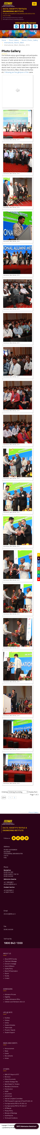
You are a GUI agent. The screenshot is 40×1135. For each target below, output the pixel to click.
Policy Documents (10, 1079)
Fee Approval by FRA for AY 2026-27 (16, 1106)
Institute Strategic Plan (11, 1082)
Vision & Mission (9, 966)
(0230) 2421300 (8, 872)
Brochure (7, 1077)
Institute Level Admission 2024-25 (15, 1002)
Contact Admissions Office (12, 999)
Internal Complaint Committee (14, 1099)
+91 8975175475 (9, 892)
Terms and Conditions (11, 1118)
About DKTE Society (11, 959)
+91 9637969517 (9, 890)
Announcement (9, 1048)
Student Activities (10, 1025)
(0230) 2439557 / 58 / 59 (11, 874)
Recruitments (9, 1056)
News (6, 1051)
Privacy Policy (9, 1111)
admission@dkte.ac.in (10, 884)
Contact (7, 978)
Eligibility (7, 997)
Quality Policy (9, 969)
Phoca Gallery (33, 812)
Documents (8, 1094)
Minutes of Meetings (11, 1113)
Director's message (10, 964)
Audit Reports (9, 1115)
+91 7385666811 (9, 882)
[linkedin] (26, 838)
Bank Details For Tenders (12, 1084)
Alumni (7, 973)
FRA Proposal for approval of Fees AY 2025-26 (18, 1101)
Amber (7, 1058)
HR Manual (8, 1108)
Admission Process (10, 994)
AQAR (7, 1091)
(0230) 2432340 (8, 876)
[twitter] (18, 838)
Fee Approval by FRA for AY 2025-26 (16, 1103)
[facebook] (14, 838)
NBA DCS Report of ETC (12, 1074)
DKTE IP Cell (8, 1096)
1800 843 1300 (13, 943)
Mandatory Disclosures (11, 1086)
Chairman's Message (11, 961)
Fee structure (9, 1089)
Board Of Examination (11, 971)
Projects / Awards (10, 1030)
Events (7, 1053)
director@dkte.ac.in (10, 914)
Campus (7, 1020)
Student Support (10, 1032)
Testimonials (8, 1027)
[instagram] (22, 838)
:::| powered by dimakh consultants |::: (13, 1128)
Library (7, 1023)
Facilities (7, 1018)
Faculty (7, 976)
